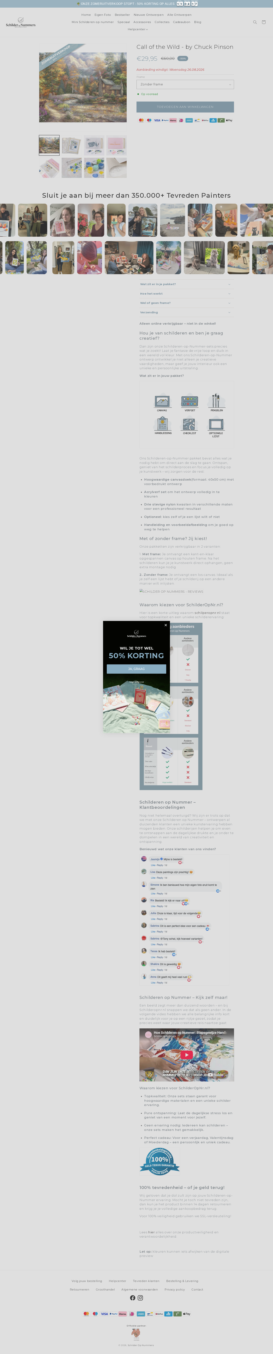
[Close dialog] (165, 625)
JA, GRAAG (136, 669)
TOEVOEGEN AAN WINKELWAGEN (224, 6)
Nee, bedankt (136, 682)
